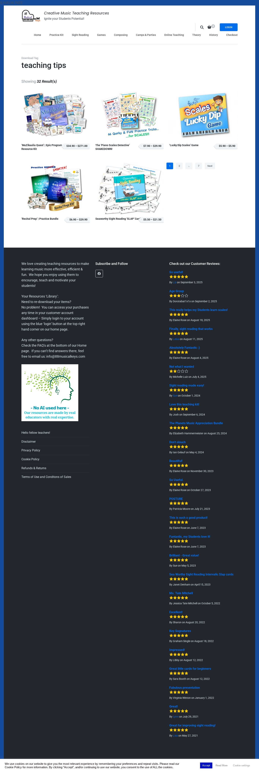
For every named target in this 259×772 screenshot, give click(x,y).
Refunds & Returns (33, 468)
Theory (196, 34)
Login (228, 27)
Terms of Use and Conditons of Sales (46, 477)
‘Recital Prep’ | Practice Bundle (39, 218)
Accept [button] (206, 765)
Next (209, 165)
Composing (121, 34)
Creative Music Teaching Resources (76, 13)
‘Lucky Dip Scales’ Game (184, 145)
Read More (222, 765)
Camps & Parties (146, 34)
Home (37, 34)
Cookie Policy (30, 459)
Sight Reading (80, 34)
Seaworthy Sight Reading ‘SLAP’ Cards (118, 218)
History (213, 34)
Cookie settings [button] (241, 765)
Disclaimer (28, 441)
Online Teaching (174, 34)
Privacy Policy (30, 450)
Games (101, 34)
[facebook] (99, 273)
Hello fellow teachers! (35, 432)
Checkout (232, 34)
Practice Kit (56, 34)
